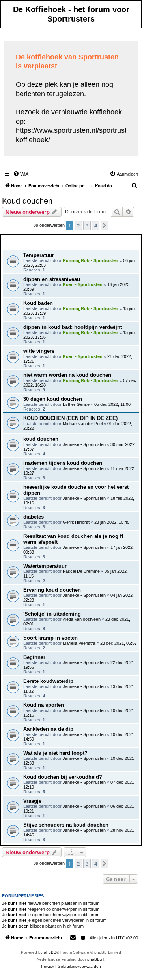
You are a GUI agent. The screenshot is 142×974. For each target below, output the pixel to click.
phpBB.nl (95, 959)
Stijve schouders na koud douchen (65, 825)
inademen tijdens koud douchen (62, 463)
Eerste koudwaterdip (48, 681)
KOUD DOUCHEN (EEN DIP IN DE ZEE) (70, 418)
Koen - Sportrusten (83, 284)
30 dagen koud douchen (52, 399)
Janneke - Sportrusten (84, 444)
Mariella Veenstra (79, 643)
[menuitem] (20, 174)
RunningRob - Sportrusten (90, 260)
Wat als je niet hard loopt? (55, 753)
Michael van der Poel (83, 423)
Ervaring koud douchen (52, 590)
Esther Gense (76, 404)
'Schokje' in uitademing (52, 614)
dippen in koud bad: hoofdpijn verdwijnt (72, 327)
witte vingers (38, 351)
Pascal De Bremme (81, 571)
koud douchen (40, 439)
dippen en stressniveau (51, 279)
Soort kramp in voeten (50, 638)
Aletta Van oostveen (82, 619)
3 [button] (87, 225)
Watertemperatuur (45, 566)
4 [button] (95, 225)
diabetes (33, 517)
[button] (104, 225)
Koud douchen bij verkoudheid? (62, 777)
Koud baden (38, 303)
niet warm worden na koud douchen (67, 375)
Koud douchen (27, 200)
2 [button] (78, 225)
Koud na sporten (43, 705)
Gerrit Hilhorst (76, 522)
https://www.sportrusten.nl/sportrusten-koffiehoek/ (76, 135)
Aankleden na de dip (48, 729)
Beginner (34, 657)
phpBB (50, 952)
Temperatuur (38, 255)
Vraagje (32, 801)
